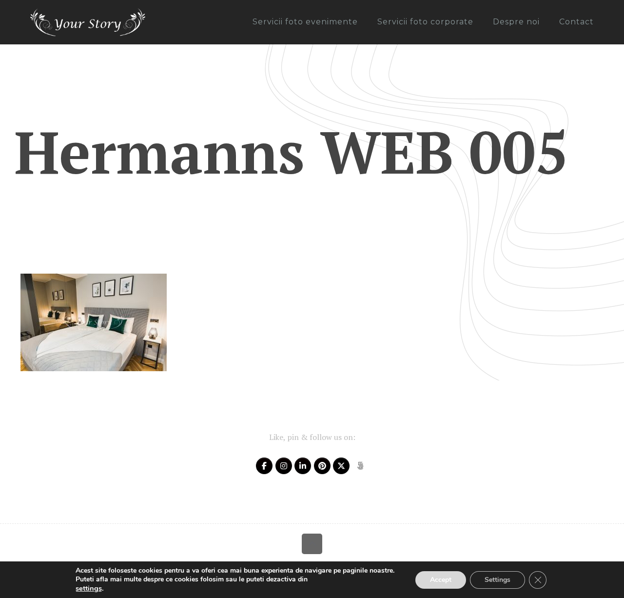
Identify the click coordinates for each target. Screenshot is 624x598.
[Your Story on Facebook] (264, 466)
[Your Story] (87, 22)
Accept (440, 579)
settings (89, 588)
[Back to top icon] (312, 544)
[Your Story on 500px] (360, 466)
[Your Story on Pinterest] (322, 466)
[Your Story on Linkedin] (302, 466)
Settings (497, 579)
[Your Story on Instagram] (283, 466)
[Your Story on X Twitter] (341, 466)
